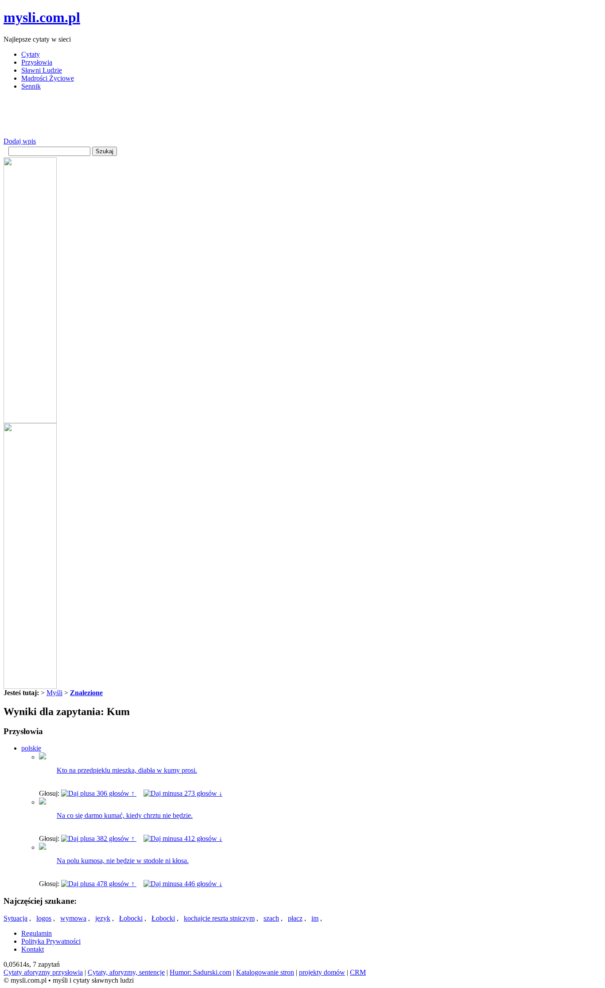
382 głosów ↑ (115, 838)
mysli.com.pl (42, 17)
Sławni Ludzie (41, 70)
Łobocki (131, 918)
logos (43, 918)
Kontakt (32, 949)
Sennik (31, 86)
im (314, 918)
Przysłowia (36, 62)
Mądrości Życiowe (47, 78)
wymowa (73, 918)
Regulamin (36, 933)
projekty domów (322, 972)
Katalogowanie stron (265, 972)
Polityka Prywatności (51, 941)
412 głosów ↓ (202, 838)
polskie (31, 748)
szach (271, 918)
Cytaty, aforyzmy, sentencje (126, 972)
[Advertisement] (165, 117)
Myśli (54, 692)
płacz (295, 918)
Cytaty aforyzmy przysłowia (43, 972)
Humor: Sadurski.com (200, 972)
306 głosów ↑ (115, 793)
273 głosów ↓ (202, 793)
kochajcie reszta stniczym (219, 918)
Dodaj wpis (20, 141)
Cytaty (30, 54)
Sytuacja (15, 918)
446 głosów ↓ (202, 883)
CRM (358, 972)
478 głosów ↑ (115, 883)
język (102, 918)
